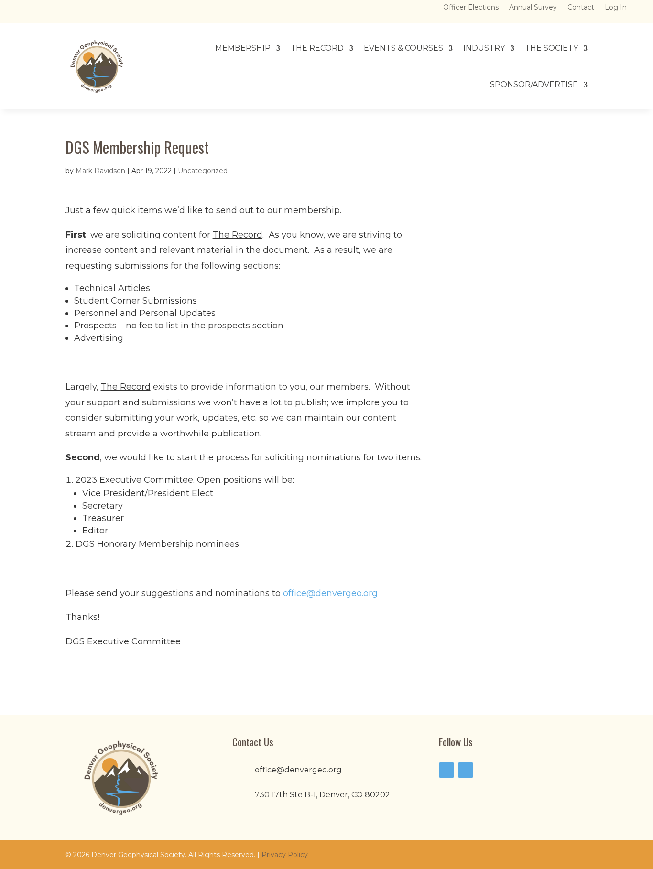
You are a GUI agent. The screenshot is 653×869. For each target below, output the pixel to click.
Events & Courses (403, 48)
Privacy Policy (284, 854)
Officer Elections (471, 7)
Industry (484, 48)
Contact (580, 7)
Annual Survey (533, 7)
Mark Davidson (100, 170)
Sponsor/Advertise (534, 84)
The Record (317, 48)
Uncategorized (203, 170)
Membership (243, 48)
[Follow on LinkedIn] (465, 770)
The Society (551, 48)
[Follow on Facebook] (446, 770)
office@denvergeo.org (330, 593)
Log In (616, 7)
